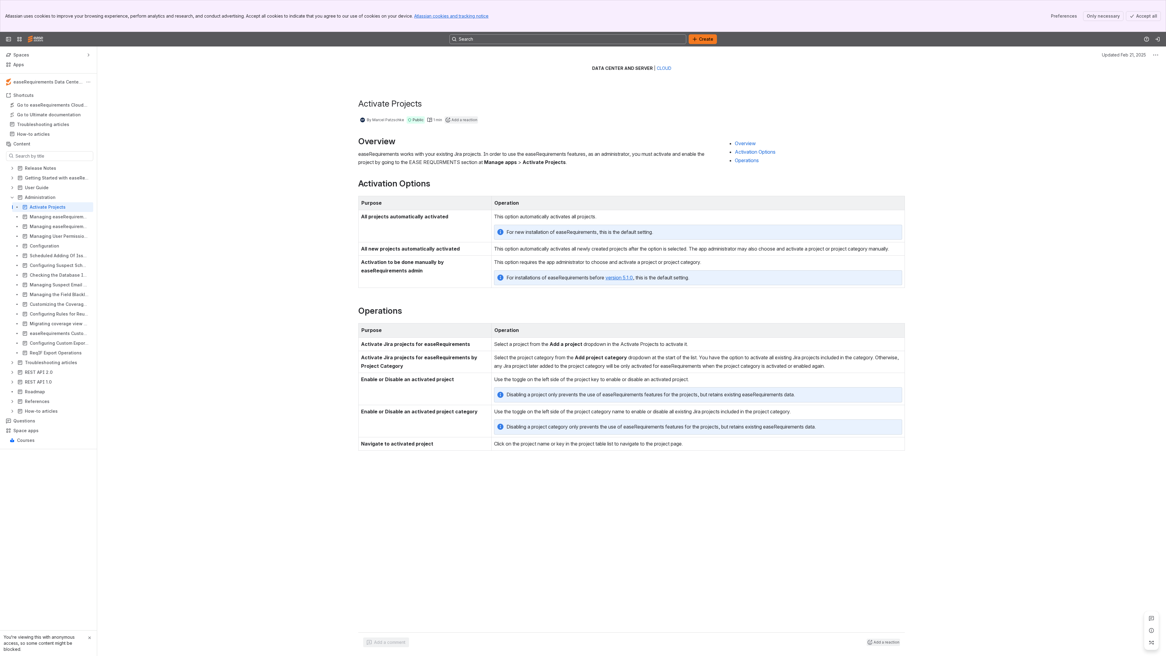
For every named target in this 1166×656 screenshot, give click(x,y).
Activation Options (755, 152)
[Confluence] (35, 39)
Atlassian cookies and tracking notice (451, 16)
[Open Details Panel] (1151, 630)
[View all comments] (1151, 618)
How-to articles (33, 134)
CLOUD (664, 68)
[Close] (89, 637)
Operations (747, 160)
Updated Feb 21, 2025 (1124, 54)
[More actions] (88, 82)
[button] (416, 120)
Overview (745, 143)
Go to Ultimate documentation (49, 114)
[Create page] (1151, 642)
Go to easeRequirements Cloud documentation (50, 105)
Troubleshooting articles (43, 124)
